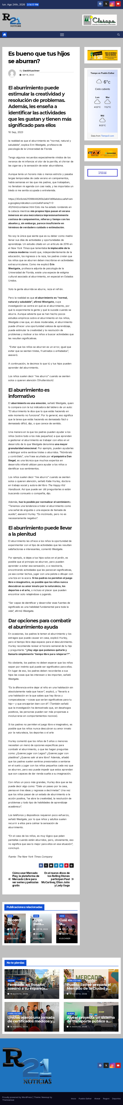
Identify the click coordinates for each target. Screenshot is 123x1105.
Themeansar (8, 1100)
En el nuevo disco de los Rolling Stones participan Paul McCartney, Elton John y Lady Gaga (55, 879)
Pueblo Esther (74, 981)
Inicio (73, 1098)
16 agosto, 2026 (19, 1027)
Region (11, 981)
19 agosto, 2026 (19, 994)
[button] (118, 34)
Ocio (10, 916)
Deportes (116, 1098)
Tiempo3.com (107, 136)
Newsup (45, 1097)
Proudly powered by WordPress (17, 1097)
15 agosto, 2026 (78, 1027)
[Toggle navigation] (62, 34)
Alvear (71, 1013)
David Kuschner (31, 70)
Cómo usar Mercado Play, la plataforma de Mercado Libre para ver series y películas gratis (25, 879)
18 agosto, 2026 (78, 994)
